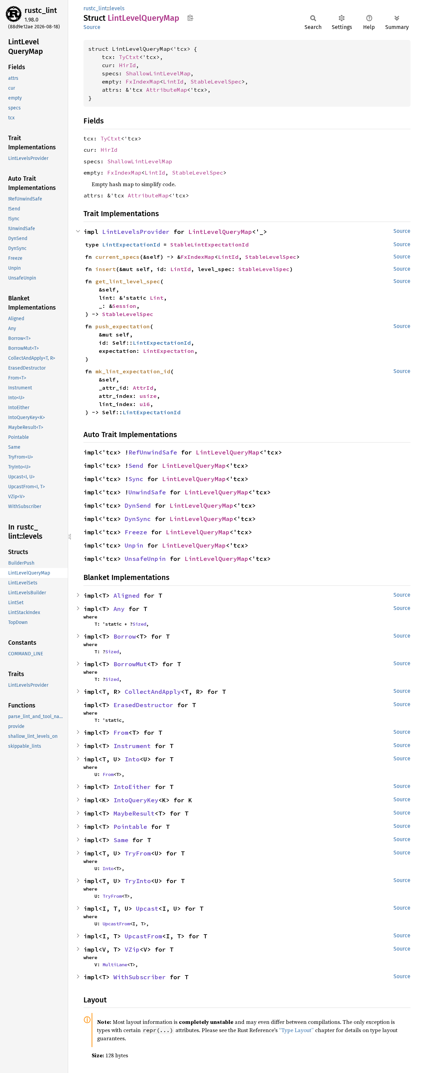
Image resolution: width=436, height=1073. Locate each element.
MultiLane (115, 965)
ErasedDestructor (143, 705)
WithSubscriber (139, 977)
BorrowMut (130, 664)
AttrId (143, 387)
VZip (132, 949)
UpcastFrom (116, 924)
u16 (145, 404)
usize (148, 395)
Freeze (136, 532)
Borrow (124, 636)
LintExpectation (168, 350)
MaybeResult (134, 813)
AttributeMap (166, 89)
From (120, 732)
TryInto (138, 881)
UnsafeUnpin (145, 559)
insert (105, 269)
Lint (157, 297)
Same (120, 840)
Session (124, 305)
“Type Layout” (296, 1030)
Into (132, 759)
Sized (139, 624)
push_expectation (122, 326)
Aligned (126, 595)
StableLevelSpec (216, 81)
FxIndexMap (143, 81)
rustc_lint (41, 10)
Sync (135, 479)
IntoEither (132, 787)
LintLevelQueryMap (220, 232)
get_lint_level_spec (127, 281)
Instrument (132, 746)
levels (117, 8)
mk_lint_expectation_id (132, 371)
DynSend (138, 505)
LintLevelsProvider (136, 232)
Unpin (134, 545)
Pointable (130, 827)
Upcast (147, 908)
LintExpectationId (131, 244)
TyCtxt (129, 57)
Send (135, 466)
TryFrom (138, 853)
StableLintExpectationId (209, 244)
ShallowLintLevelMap (158, 73)
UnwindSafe (147, 492)
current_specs (117, 256)
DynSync (138, 519)
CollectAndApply (153, 692)
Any (119, 609)
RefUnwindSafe (152, 452)
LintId (173, 81)
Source (91, 27)
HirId (127, 65)
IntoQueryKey (135, 800)
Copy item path (190, 18)
